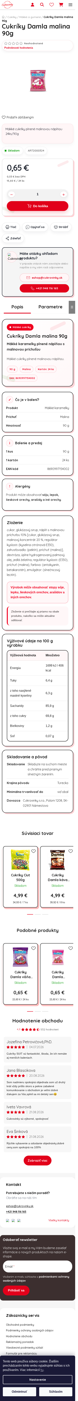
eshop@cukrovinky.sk (47, 277)
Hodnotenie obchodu (37, 1020)
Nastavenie (37, 1380)
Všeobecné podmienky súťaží (24, 1347)
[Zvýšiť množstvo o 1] (63, 194)
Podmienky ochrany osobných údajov (30, 1330)
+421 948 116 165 (47, 288)
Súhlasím (55, 1391)
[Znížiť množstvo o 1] (11, 194)
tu (42, 1370)
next (71, 862)
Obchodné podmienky (20, 1324)
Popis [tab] (17, 307)
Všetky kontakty (58, 1220)
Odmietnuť (19, 1391)
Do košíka (40, 206)
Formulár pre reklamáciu (21, 1353)
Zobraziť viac (38, 1160)
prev (4, 862)
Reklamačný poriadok (20, 1342)
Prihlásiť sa (16, 1290)
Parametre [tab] (50, 307)
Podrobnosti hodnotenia (18, 47)
